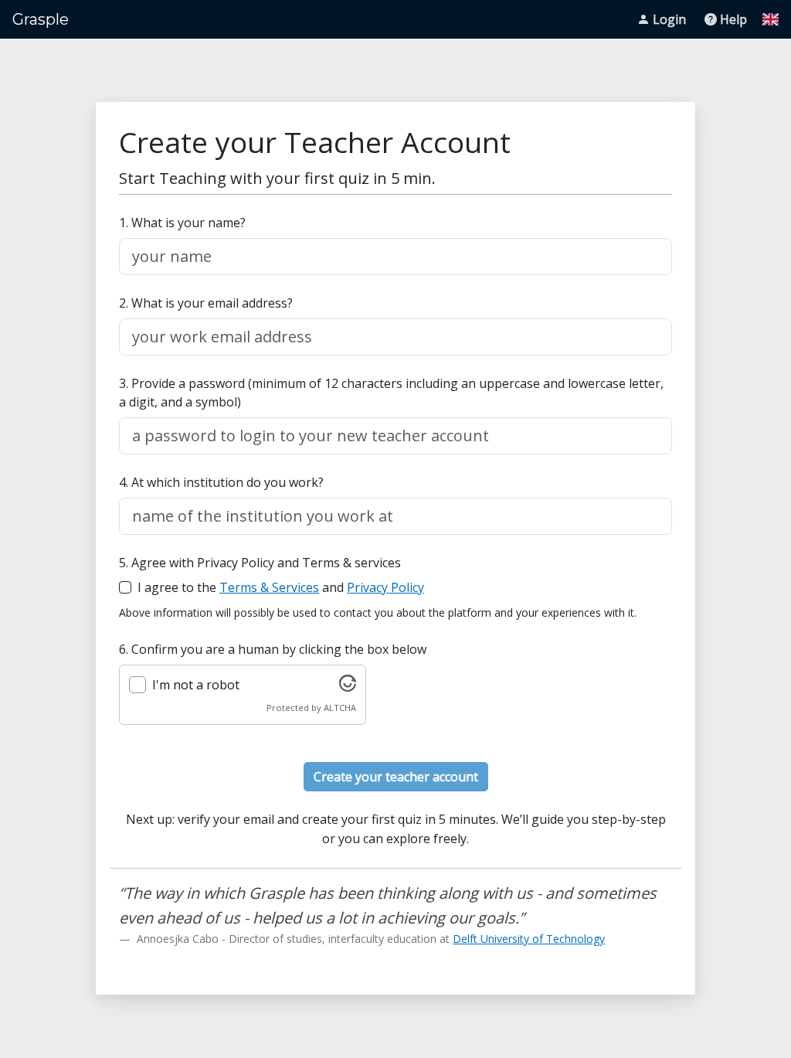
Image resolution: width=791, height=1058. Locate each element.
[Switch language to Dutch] (770, 19)
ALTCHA (340, 707)
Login (669, 19)
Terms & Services (269, 587)
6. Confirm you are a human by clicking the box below (272, 649)
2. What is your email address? (206, 302)
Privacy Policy (385, 587)
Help (733, 19)
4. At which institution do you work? (221, 482)
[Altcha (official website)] (347, 687)
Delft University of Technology (529, 938)
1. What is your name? (182, 222)
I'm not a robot (195, 684)
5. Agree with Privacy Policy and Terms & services (260, 562)
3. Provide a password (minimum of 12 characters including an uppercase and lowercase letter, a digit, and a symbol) (391, 392)
